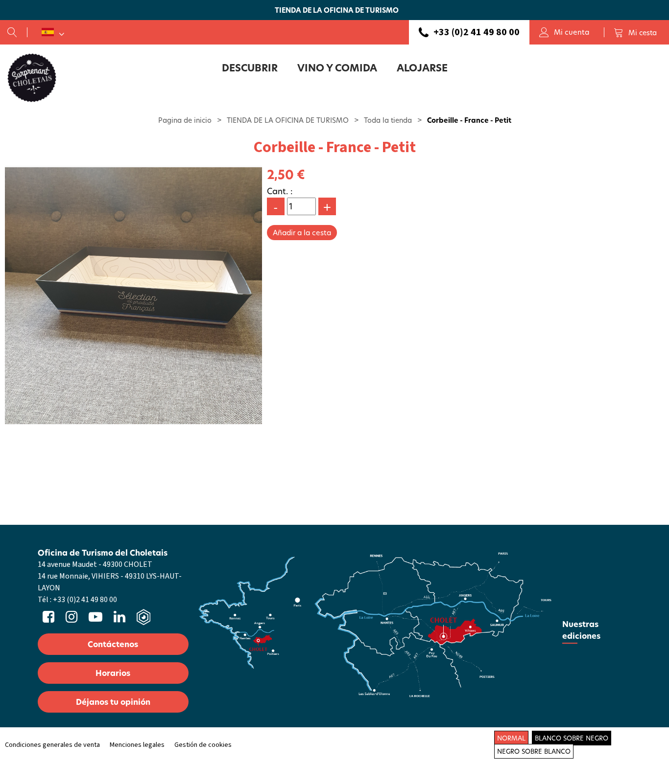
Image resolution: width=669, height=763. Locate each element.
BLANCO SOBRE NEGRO (571, 738)
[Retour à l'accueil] (31, 77)
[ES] (53, 32)
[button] (635, 32)
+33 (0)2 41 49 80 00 (476, 32)
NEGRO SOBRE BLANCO (534, 751)
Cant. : (280, 191)
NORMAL (511, 738)
